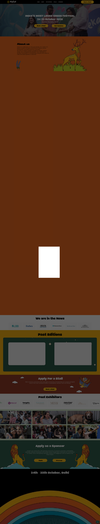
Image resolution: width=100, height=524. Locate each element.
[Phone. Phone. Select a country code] (42, 269)
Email (42, 262)
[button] (57, 248)
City (42, 257)
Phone (42, 267)
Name (42, 252)
